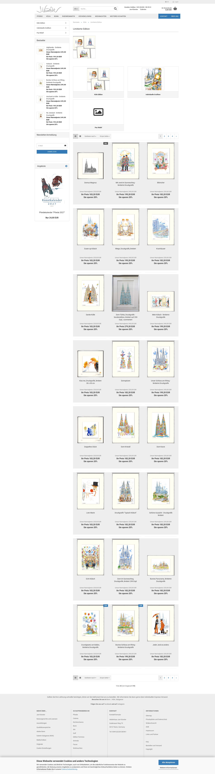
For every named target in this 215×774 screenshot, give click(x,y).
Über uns (174, 16)
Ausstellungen (42, 723)
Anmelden (52, 152)
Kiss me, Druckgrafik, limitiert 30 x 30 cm (90, 382)
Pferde (40, 16)
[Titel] (52, 189)
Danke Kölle (90, 315)
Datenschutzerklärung (69, 769)
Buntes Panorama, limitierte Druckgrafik (160, 580)
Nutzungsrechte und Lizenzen (47, 719)
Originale (40, 744)
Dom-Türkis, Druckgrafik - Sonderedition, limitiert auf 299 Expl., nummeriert (125, 317)
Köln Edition (41, 23)
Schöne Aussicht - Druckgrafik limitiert (160, 514)
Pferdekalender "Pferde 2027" (52, 212)
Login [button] (176, 2)
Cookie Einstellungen (44, 748)
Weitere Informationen (168, 768)
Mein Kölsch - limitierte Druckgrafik (160, 316)
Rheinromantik (68, 16)
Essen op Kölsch (90, 249)
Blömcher (160, 183)
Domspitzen (125, 381)
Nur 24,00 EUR (52, 218)
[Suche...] (115, 9)
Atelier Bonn (41, 731)
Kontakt (163, 16)
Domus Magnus (90, 183)
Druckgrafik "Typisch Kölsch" (125, 513)
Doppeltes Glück (90, 447)
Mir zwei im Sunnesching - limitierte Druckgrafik (125, 184)
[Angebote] (66, 166)
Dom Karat (161, 447)
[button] (167, 2)
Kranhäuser (160, 249)
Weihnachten (100, 16)
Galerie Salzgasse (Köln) (45, 736)
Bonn (56, 16)
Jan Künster (41, 715)
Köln (48, 16)
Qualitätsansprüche (43, 727)
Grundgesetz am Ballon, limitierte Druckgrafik (90, 646)
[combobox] (90, 136)
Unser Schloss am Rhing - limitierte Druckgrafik (160, 382)
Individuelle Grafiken (44, 28)
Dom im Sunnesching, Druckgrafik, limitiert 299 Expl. (125, 580)
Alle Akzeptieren (168, 762)
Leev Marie (90, 513)
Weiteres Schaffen (118, 16)
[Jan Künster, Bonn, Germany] (53, 9)
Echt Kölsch (90, 579)
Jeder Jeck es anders (161, 645)
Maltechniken (41, 740)
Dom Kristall (125, 447)
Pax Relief (40, 33)
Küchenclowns (85, 16)
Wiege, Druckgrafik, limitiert (125, 249)
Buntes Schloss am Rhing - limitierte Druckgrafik (125, 646)
